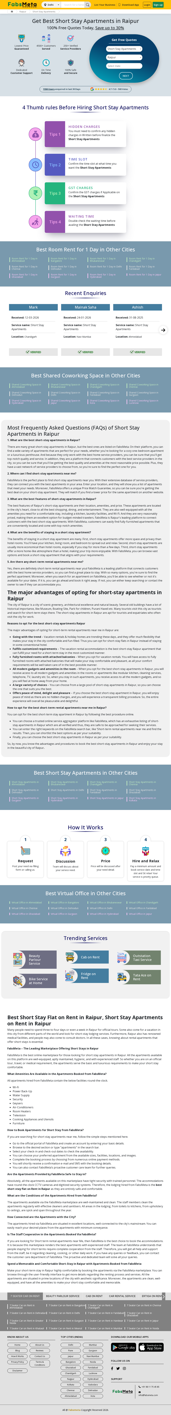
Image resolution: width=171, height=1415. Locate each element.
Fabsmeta (74, 1409)
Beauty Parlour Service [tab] (62, 1296)
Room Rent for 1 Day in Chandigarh (142, 259)
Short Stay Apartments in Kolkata (142, 799)
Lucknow (93, 1373)
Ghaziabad (70, 1367)
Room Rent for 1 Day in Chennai (24, 267)
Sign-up (158, 4)
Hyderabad (93, 1379)
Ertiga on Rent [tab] (152, 1296)
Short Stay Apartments (44, 11)
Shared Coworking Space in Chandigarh (104, 385)
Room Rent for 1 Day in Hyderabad (103, 275)
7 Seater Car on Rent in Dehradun (28, 1313)
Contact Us (40, 1356)
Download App (130, 4)
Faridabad (93, 1367)
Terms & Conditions (40, 1363)
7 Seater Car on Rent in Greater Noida (26, 1322)
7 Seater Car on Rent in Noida (143, 1328)
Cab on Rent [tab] (94, 1296)
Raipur (23, 11)
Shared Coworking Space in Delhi (65, 393)
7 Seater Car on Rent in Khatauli (27, 1328)
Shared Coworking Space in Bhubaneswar (65, 385)
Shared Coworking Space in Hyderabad (26, 401)
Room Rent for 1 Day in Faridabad (142, 267)
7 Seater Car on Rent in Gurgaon (66, 1321)
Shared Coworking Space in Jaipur (65, 401)
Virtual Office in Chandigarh (143, 902)
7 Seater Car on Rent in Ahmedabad (22, 1306)
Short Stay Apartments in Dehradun (25, 791)
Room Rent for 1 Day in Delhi (106, 266)
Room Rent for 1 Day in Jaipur (145, 274)
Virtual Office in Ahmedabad (27, 902)
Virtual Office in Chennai (24, 908)
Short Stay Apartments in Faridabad (103, 791)
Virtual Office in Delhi (101, 908)
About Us (39, 1344)
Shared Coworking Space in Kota (104, 401)
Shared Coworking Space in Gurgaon (143, 393)
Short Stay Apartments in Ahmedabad (25, 783)
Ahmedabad (71, 1396)
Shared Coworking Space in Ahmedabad (26, 385)
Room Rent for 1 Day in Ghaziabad (24, 275)
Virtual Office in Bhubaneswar (106, 902)
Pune (70, 1350)
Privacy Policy (17, 1362)
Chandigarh (70, 1373)
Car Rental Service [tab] (122, 1296)
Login (147, 4)
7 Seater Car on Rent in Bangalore (67, 1305)
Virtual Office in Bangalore (65, 902)
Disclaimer (18, 1370)
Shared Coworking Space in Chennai (143, 385)
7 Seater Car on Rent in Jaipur (142, 1321)
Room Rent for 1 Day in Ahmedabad (24, 259)
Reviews (39, 1350)
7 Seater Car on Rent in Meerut (65, 1328)
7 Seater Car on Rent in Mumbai (105, 1328)
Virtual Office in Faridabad (143, 908)
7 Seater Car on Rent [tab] (25, 1296)
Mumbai (93, 1344)
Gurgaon (93, 1350)
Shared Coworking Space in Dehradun (26, 393)
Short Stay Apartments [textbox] (122, 49)
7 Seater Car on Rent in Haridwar (105, 1321)
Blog (17, 1350)
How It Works (17, 1356)
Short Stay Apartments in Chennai (142, 783)
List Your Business (104, 4)
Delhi (51, 4)
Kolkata (70, 1384)
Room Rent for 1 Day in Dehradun (63, 267)
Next (163, 330)
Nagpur (70, 1379)
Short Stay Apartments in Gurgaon (25, 799)
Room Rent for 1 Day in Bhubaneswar (103, 259)
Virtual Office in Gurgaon (64, 914)
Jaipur (70, 1356)
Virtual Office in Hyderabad (104, 914)
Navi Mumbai (93, 1356)
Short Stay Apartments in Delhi (67, 790)
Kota (93, 1396)
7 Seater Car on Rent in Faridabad (106, 1313)
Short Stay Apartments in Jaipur (107, 798)
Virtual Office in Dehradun (64, 908)
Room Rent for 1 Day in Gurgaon (63, 275)
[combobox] (124, 49)
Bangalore (71, 1362)
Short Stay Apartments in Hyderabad (64, 799)
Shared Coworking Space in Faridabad (104, 393)
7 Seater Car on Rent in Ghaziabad (139, 1314)
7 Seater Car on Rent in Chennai (144, 1305)
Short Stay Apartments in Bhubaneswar (64, 783)
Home (17, 1344)
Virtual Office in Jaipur (140, 914)
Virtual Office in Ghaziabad (26, 914)
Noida (93, 1362)
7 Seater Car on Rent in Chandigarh (100, 1306)
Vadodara (93, 1384)
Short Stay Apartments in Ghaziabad (142, 791)
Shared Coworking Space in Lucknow (143, 401)
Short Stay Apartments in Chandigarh (103, 783)
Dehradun (93, 1390)
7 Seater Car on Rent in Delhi (64, 1313)
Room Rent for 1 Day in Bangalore (63, 259)
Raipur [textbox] (112, 57)
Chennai (70, 1390)
